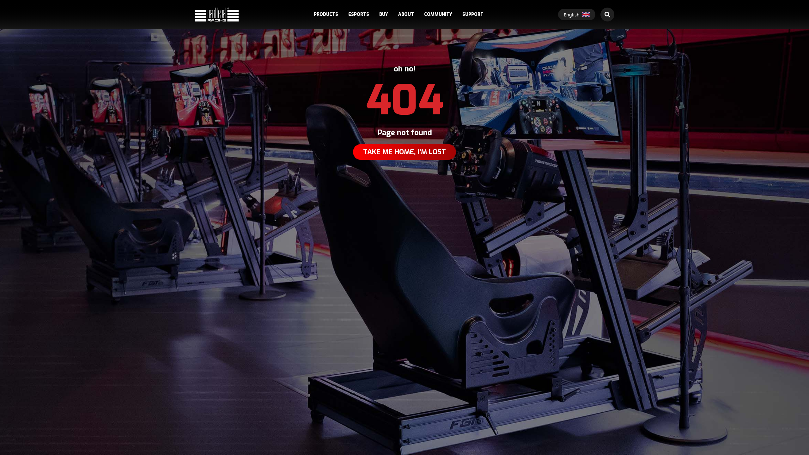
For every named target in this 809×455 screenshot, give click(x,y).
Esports (358, 14)
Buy (383, 14)
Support (473, 14)
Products (326, 14)
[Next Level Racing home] (217, 14)
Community (438, 14)
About (406, 14)
